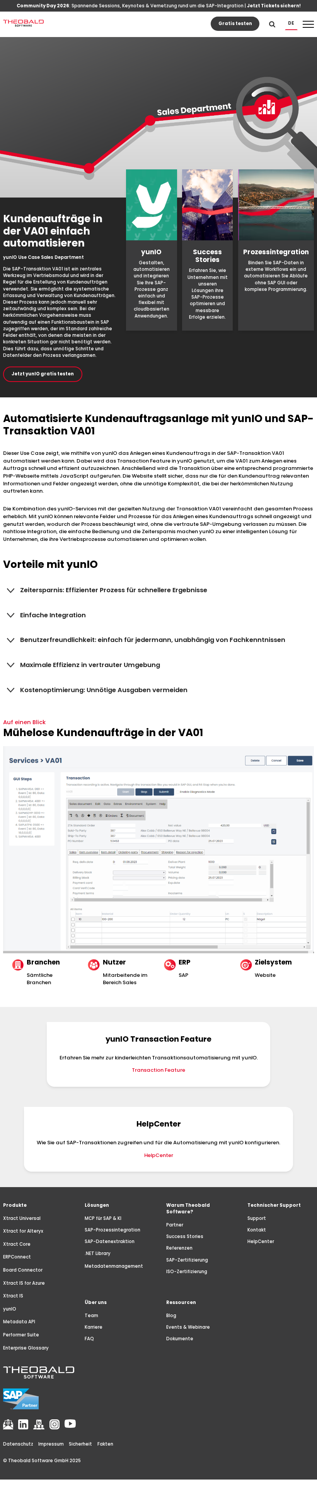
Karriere (93, 1327)
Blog (171, 1315)
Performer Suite (21, 1335)
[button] (291, 23)
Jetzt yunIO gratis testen (43, 374)
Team (91, 1315)
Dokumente (179, 1339)
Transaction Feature (158, 1070)
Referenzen (179, 1248)
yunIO (9, 1309)
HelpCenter (158, 1155)
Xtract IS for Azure (24, 1283)
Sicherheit (80, 1444)
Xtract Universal (22, 1218)
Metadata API (19, 1322)
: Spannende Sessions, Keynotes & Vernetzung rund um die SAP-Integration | (159, 6)
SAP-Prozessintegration (112, 1230)
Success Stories (184, 1236)
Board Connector (23, 1270)
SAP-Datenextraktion (110, 1241)
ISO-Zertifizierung (186, 1272)
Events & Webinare (188, 1327)
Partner (174, 1225)
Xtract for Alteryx (23, 1231)
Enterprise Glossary (26, 1348)
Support (256, 1218)
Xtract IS (13, 1296)
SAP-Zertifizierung (187, 1260)
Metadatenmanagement (114, 1266)
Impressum (51, 1444)
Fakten (105, 1444)
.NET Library (98, 1253)
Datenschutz (18, 1444)
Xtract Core (17, 1244)
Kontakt (256, 1230)
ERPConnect (17, 1257)
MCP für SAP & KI (103, 1218)
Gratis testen (235, 23)
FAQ (89, 1339)
